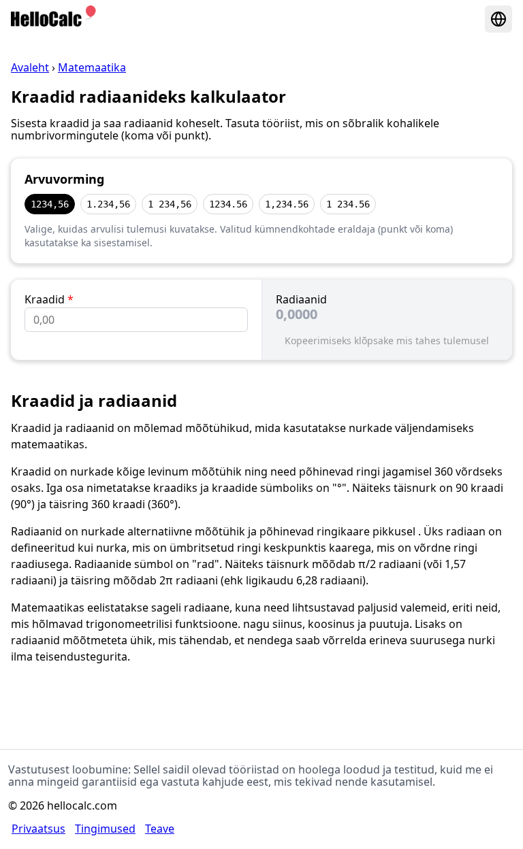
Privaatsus (38, 828)
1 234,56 (169, 204)
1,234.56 (286, 204)
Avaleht (30, 67)
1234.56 (228, 204)
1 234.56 (348, 204)
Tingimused (105, 828)
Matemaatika (92, 67)
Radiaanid (301, 299)
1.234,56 (108, 204)
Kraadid (49, 299)
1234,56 (50, 204)
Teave (159, 828)
